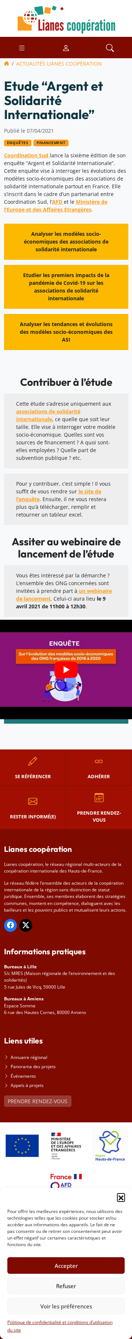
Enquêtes (18, 142)
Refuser (66, 1286)
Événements (23, 1076)
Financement (51, 142)
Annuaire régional (29, 1057)
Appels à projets (27, 1085)
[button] (121, 1197)
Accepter (66, 1265)
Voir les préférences (66, 1306)
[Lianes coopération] (66, 17)
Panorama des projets (33, 1066)
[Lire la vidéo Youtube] (66, 669)
